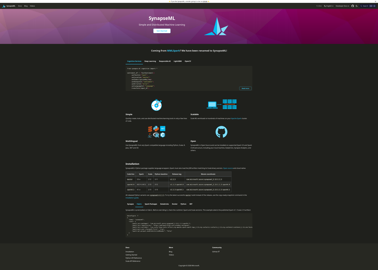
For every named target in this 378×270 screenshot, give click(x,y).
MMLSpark (173, 50)
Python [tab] (183, 204)
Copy (249, 68)
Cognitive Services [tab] (134, 61)
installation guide (132, 198)
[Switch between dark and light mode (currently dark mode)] (356, 6)
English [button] (329, 6)
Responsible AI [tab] (165, 61)
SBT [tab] (190, 204)
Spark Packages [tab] (151, 204)
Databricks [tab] (164, 204)
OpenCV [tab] (188, 61)
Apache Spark (236, 118)
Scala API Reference (133, 261)
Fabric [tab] (139, 204)
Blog (26, 6)
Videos (32, 6)
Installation (130, 252)
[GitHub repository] (352, 6)
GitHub (205, 1)
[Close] (375, 1)
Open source (228, 168)
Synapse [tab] (130, 204)
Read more (245, 88)
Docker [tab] (174, 204)
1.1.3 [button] (318, 6)
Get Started (162, 31)
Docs (20, 6)
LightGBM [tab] (178, 61)
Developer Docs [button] (342, 6)
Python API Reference (134, 258)
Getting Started (131, 255)
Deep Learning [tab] (150, 61)
